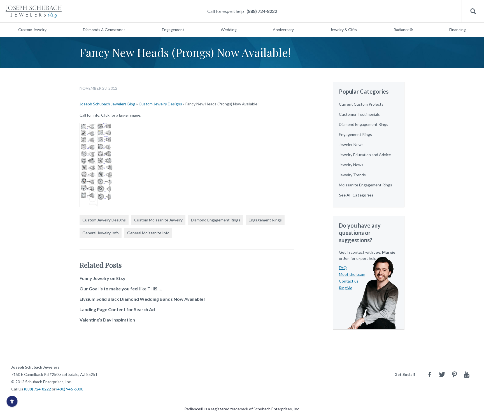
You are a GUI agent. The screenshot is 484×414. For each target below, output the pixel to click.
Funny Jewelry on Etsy (102, 278)
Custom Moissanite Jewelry (158, 220)
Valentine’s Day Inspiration (107, 319)
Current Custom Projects (361, 104)
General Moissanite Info (148, 232)
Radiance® (403, 29)
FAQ (343, 267)
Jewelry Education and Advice (365, 154)
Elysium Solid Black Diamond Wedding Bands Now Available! (142, 299)
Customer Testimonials (359, 114)
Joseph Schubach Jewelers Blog (107, 103)
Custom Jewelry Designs (160, 103)
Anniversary (283, 29)
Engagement (173, 29)
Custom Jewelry (32, 29)
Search (473, 11)
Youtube (466, 374)
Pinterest (454, 374)
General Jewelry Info (100, 232)
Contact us (349, 281)
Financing (457, 29)
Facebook (430, 374)
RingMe (345, 287)
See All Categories (356, 195)
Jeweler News (351, 144)
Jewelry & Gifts (343, 29)
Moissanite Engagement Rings (365, 184)
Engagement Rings (265, 220)
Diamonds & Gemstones (104, 29)
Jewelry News (351, 164)
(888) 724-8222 (261, 11)
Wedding (229, 29)
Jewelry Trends (352, 174)
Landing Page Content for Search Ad (117, 309)
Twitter (442, 374)
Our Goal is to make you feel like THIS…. (121, 288)
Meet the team (352, 274)
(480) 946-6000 (69, 389)
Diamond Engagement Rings (215, 220)
